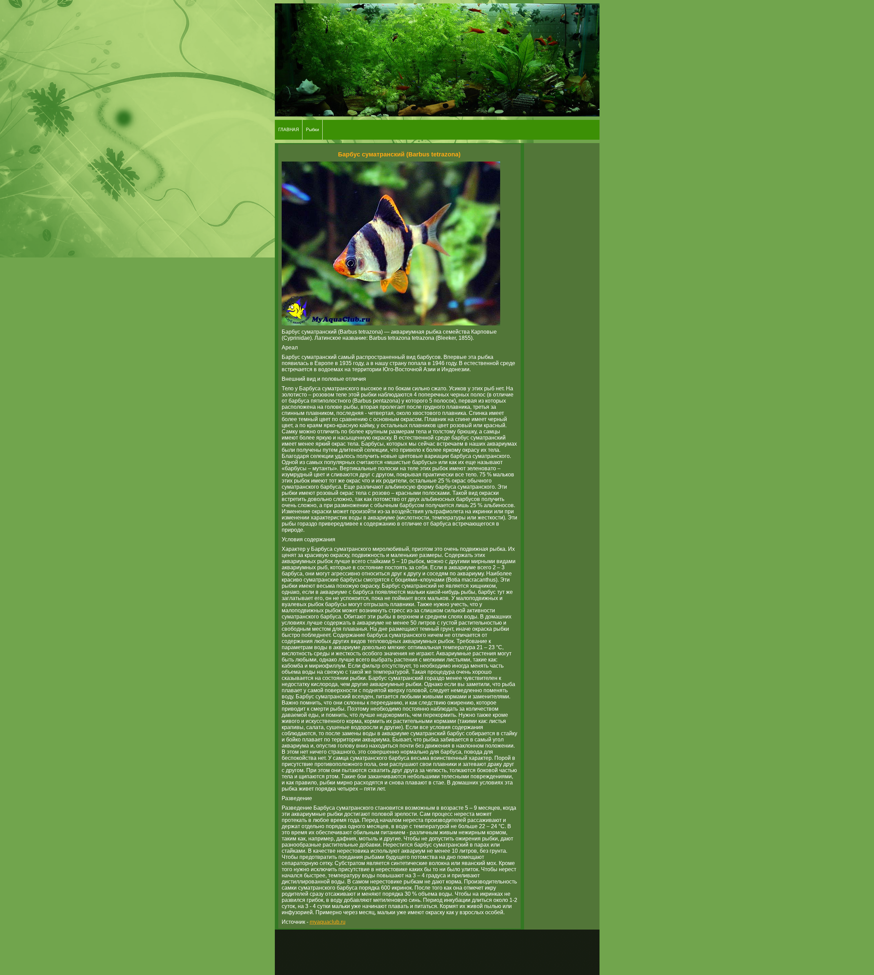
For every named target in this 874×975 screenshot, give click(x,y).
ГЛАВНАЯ (288, 129)
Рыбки (312, 129)
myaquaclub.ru (328, 922)
